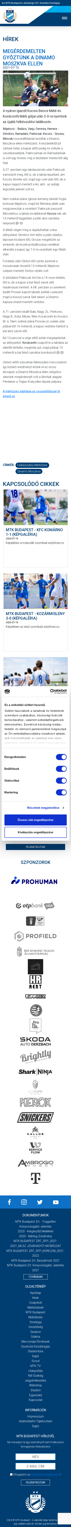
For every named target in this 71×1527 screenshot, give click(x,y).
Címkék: (9, 465)
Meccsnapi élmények (35, 1341)
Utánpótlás (35, 1371)
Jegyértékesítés (35, 1380)
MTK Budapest (35, 1312)
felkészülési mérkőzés (32, 465)
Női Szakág (35, 1375)
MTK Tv (35, 1366)
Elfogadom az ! (37, 1474)
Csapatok (35, 1302)
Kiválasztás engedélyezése (35, 832)
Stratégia (36, 1322)
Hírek (35, 1298)
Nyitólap (35, 1293)
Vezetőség (35, 1327)
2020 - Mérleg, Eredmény (35, 1236)
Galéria (35, 1336)
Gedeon (35, 1332)
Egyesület (35, 1395)
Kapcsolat (35, 1400)
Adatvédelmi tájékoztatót (45, 1474)
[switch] (61, 769)
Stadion (35, 1390)
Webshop (35, 1385)
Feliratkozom (35, 846)
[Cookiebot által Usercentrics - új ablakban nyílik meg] (50, 691)
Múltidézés (35, 1317)
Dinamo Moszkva (29, 471)
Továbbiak (35, 1276)
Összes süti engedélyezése (35, 819)
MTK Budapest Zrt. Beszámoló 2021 (35, 1260)
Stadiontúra (35, 1351)
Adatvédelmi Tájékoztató (35, 1421)
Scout (36, 1361)
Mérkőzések (35, 1307)
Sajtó (35, 1356)
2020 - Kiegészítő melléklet (35, 1231)
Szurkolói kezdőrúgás (35, 1346)
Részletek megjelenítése (43, 807)
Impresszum (35, 1416)
